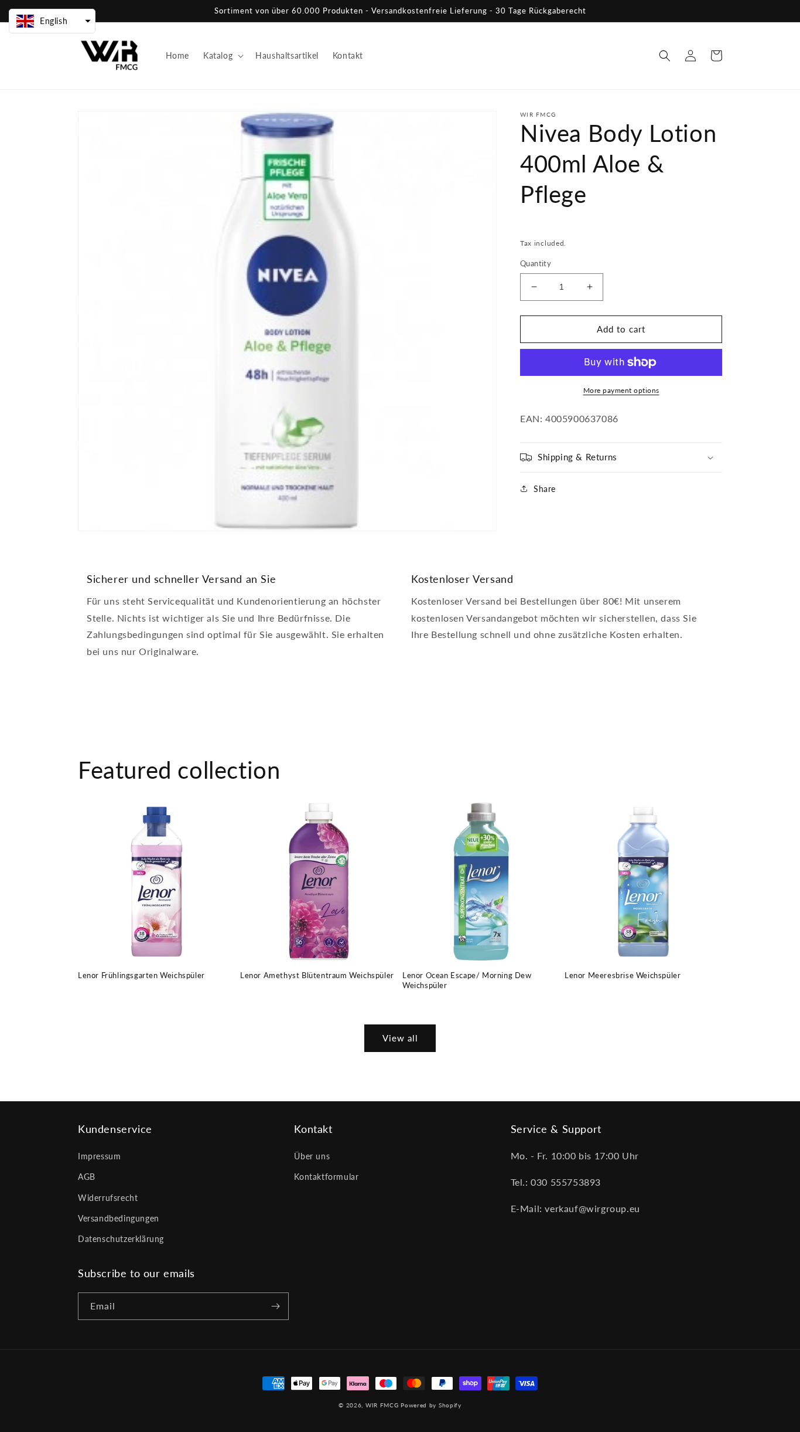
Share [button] (545, 489)
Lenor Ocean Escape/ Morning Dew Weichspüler (467, 980)
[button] (222, 55)
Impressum (99, 1156)
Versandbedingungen (118, 1218)
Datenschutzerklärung (121, 1239)
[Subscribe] (275, 1306)
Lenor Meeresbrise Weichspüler (623, 975)
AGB (86, 1177)
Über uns (312, 1156)
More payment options (621, 390)
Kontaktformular (326, 1177)
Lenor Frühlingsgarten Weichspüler (141, 975)
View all (400, 1038)
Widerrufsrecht (108, 1198)
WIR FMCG (382, 1405)
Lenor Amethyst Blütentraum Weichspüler (317, 975)
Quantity (535, 263)
